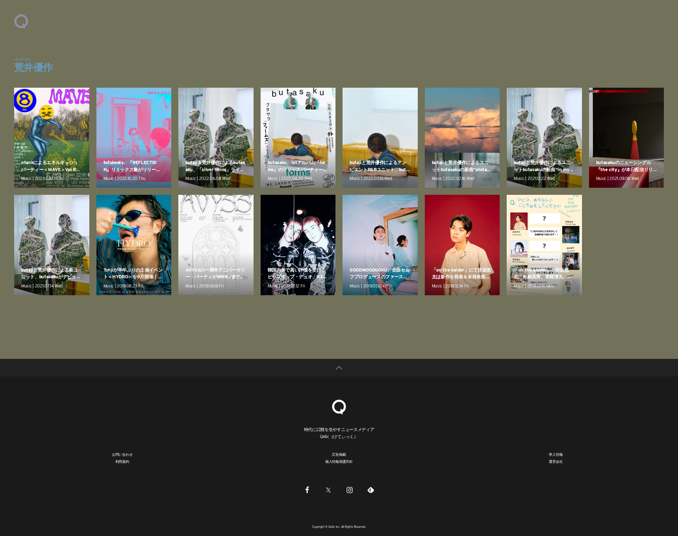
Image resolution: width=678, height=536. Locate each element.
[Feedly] (370, 490)
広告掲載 (339, 454)
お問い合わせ (122, 454)
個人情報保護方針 (339, 461)
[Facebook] (307, 490)
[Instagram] (349, 490)
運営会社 (556, 461)
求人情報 (556, 454)
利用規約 (122, 461)
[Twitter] (328, 490)
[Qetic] (21, 21)
